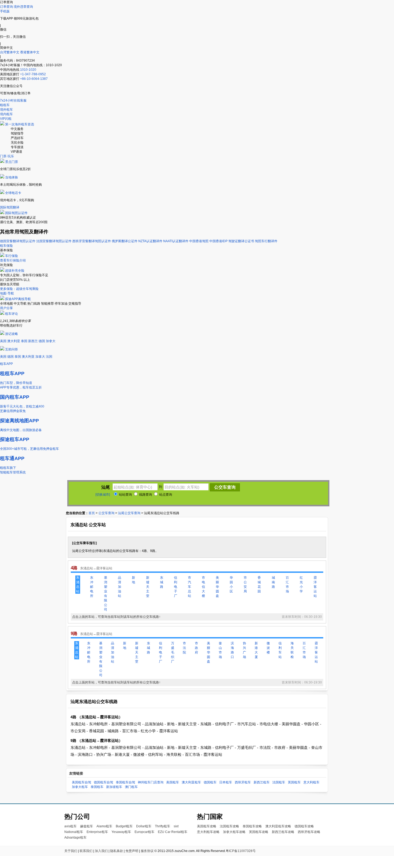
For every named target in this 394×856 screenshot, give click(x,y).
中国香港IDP (218, 241)
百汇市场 (287, 584)
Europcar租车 (144, 832)
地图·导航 (7, 293)
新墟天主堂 (147, 587)
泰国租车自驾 (125, 782)
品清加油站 (119, 587)
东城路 (161, 582)
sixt (176, 826)
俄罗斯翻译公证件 (124, 241)
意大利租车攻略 (208, 832)
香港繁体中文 (29, 52)
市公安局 (245, 584)
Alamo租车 (104, 826)
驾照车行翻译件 (266, 241)
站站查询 (125, 494)
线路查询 (145, 494)
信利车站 (280, 650)
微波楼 (268, 647)
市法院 (184, 647)
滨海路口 (232, 650)
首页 (91, 513)
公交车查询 (106, 513)
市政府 (196, 647)
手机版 (5, 11)
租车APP (6, 364)
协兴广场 (244, 650)
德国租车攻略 (304, 826)
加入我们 (101, 851)
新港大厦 (256, 650)
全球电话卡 (13, 193)
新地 (133, 580)
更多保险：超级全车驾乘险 (19, 289)
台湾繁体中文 (10, 52)
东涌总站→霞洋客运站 (96, 568)
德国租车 (210, 782)
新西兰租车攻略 (283, 832)
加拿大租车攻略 (234, 832)
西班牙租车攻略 (309, 832)
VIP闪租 (6, 119)
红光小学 (301, 584)
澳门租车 (131, 787)
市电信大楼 (203, 587)
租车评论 (11, 314)
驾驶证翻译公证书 (241, 241)
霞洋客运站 (315, 587)
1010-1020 (28, 70)
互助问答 (11, 349)
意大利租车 (311, 782)
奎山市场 (220, 650)
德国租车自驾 (103, 782)
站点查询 (165, 494)
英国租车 (294, 782)
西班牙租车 (243, 782)
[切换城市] (102, 494)
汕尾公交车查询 (129, 513)
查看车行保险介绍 (13, 260)
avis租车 (70, 826)
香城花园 (259, 584)
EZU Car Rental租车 (172, 832)
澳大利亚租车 (191, 782)
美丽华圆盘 (217, 587)
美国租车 (172, 782)
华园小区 (231, 584)
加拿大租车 (80, 787)
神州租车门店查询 (150, 782)
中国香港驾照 (199, 241)
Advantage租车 (75, 837)
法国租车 (278, 782)
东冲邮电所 (91, 587)
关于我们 (70, 851)
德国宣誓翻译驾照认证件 (17, 241)
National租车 (73, 832)
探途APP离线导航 (18, 299)
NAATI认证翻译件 (175, 241)
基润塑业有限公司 (105, 593)
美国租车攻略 (206, 826)
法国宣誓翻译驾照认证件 (54, 241)
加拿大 (50, 341)
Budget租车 (124, 826)
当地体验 (11, 177)
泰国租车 (97, 787)
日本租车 (225, 782)
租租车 (5, 105)
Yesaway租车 (121, 832)
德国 (42, 341)
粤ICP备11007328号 (241, 851)
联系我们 (86, 851)
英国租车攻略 (258, 832)
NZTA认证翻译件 (150, 241)
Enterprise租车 (97, 832)
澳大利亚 (13, 341)
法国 (49, 356)
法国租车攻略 (229, 826)
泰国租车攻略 (252, 826)
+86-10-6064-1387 (34, 79)
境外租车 (6, 109)
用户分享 (6, 308)
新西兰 (33, 341)
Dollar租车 (143, 826)
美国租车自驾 (81, 782)
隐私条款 (116, 851)
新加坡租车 (114, 787)
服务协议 (147, 851)
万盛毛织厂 (172, 652)
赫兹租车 (86, 826)
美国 (3, 341)
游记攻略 (11, 334)
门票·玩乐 (7, 156)
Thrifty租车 (162, 826)
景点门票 (11, 162)
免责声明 (131, 851)
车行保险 (11, 256)
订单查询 (6, 7)
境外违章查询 (23, 7)
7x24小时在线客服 (13, 100)
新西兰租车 (262, 782)
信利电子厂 (175, 587)
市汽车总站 (189, 587)
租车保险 (6, 246)
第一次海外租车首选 (19, 124)
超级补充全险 (14, 270)
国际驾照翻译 (9, 207)
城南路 (273, 582)
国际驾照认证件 (16, 213)
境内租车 (6, 114)
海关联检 (292, 650)
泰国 (24, 341)
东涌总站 (77, 584)
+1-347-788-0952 (33, 74)
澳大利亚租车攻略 (278, 826)
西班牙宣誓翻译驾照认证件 (91, 241)
